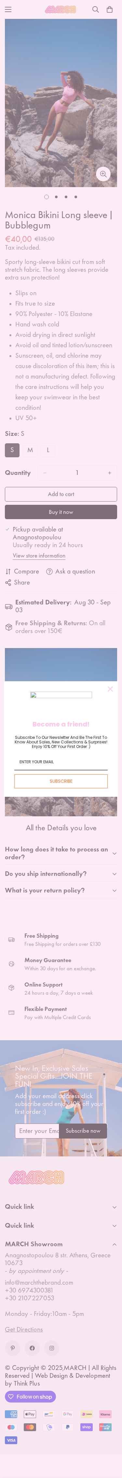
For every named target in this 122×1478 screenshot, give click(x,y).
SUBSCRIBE (61, 781)
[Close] (110, 689)
